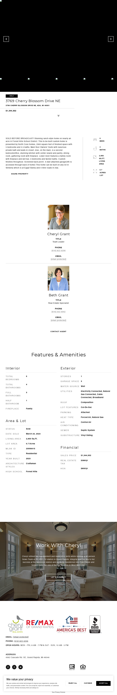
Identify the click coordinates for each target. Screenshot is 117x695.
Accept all (103, 683)
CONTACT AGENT (58, 331)
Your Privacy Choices (58, 692)
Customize (88, 683)
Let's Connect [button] (58, 577)
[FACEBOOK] (8, 667)
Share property (19, 174)
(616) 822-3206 (59, 251)
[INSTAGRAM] (14, 667)
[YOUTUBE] (20, 667)
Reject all (72, 683)
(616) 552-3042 (59, 312)
